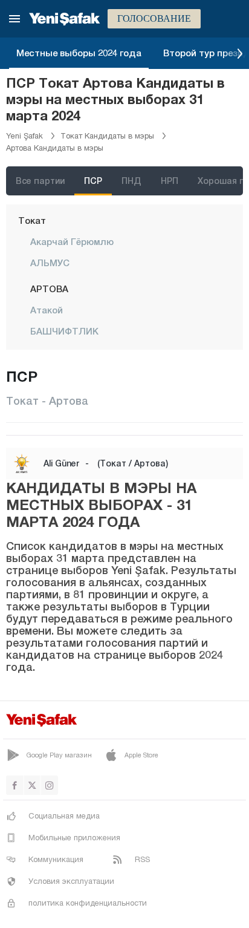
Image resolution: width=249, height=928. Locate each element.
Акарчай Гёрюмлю (72, 241)
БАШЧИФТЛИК (64, 330)
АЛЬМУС (50, 262)
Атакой (46, 309)
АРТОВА (49, 288)
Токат (32, 220)
